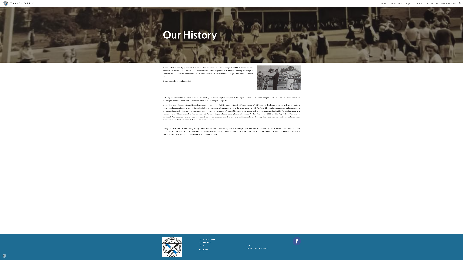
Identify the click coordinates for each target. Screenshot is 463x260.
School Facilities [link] (448, 3)
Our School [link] (395, 3)
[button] (460, 3)
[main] (208, 35)
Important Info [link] (412, 3)
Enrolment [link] (430, 3)
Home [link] (383, 3)
